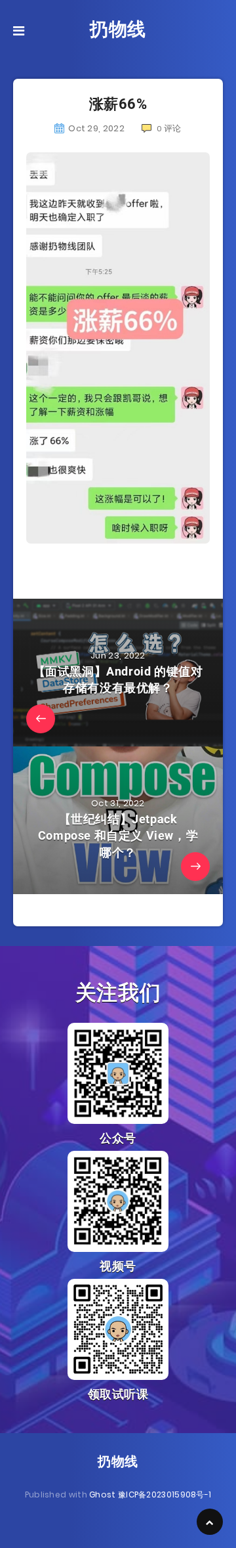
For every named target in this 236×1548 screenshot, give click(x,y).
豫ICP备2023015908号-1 (164, 1494)
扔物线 (118, 29)
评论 (169, 128)
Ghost (102, 1494)
